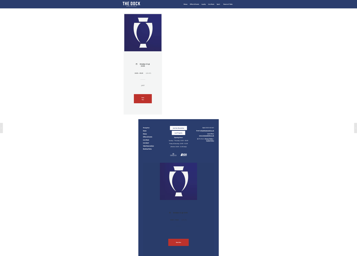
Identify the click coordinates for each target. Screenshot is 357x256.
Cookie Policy (210, 140)
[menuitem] (185, 4)
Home (144, 130)
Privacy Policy (209, 139)
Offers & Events (147, 136)
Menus (145, 134)
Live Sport (146, 143)
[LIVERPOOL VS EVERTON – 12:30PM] (1, 128)
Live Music (146, 140)
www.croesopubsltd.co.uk (206, 135)
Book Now (143, 98)
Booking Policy (147, 149)
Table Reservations (148, 146)
